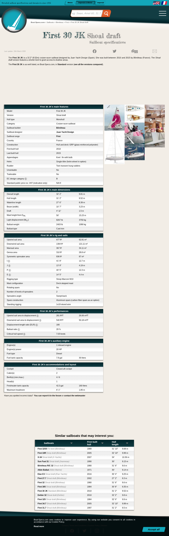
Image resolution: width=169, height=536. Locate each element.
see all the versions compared (88, 64)
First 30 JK (52, 491)
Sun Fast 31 (53, 461)
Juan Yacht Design (65, 132)
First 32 (51, 482)
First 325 (52, 499)
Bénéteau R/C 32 (56, 466)
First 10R (52, 453)
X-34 (49, 457)
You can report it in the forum (47, 396)
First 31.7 (52, 508)
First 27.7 (52, 478)
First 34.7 (52, 504)
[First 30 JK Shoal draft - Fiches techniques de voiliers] (164, 3)
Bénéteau (60, 128)
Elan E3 (52, 474)
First (58, 136)
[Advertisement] (84, 86)
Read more (39, 526)
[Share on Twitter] (114, 51)
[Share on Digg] (135, 51)
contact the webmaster (74, 396)
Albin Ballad (50, 470)
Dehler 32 (51, 495)
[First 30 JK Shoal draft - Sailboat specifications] (157, 3)
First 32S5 (51, 449)
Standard (62, 64)
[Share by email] (155, 51)
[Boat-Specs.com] (12, 17)
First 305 (52, 487)
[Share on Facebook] (94, 51)
